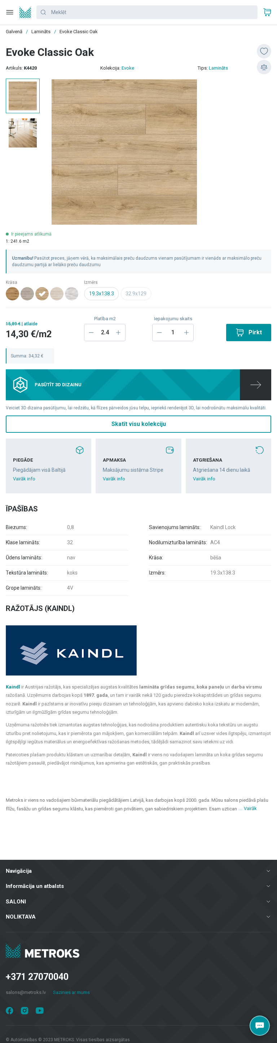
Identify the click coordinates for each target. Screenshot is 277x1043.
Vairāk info (24, 478)
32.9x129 (136, 293)
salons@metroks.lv (26, 992)
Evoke (128, 68)
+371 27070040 (37, 977)
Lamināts (218, 68)
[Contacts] (260, 1026)
